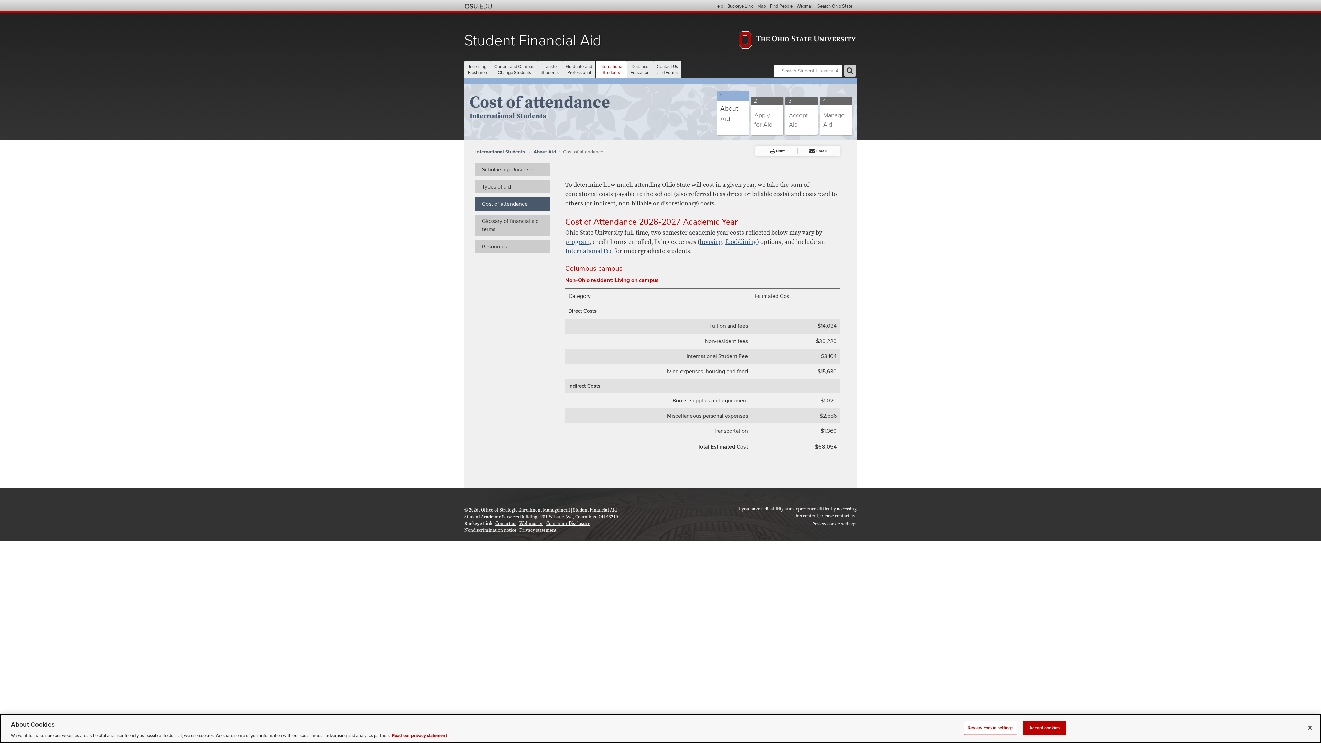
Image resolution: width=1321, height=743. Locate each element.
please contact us (837, 516)
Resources (494, 246)
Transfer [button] (550, 69)
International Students (500, 152)
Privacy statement (537, 530)
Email (821, 151)
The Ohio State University (478, 6)
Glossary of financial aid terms (510, 225)
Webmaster (531, 523)
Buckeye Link (740, 6)
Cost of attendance (583, 152)
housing (711, 242)
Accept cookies (1044, 727)
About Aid (545, 152)
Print (780, 151)
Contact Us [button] (667, 69)
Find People (781, 6)
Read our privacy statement (419, 736)
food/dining (741, 242)
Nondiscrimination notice (490, 530)
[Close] (1310, 727)
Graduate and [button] (579, 69)
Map (761, 6)
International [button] (611, 69)
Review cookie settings (990, 727)
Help (718, 6)
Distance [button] (640, 69)
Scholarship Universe (507, 169)
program (577, 242)
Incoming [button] (477, 69)
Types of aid (496, 186)
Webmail (805, 6)
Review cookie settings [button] (834, 524)
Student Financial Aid (532, 41)
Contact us (505, 523)
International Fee (589, 251)
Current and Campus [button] (514, 69)
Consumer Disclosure (568, 523)
